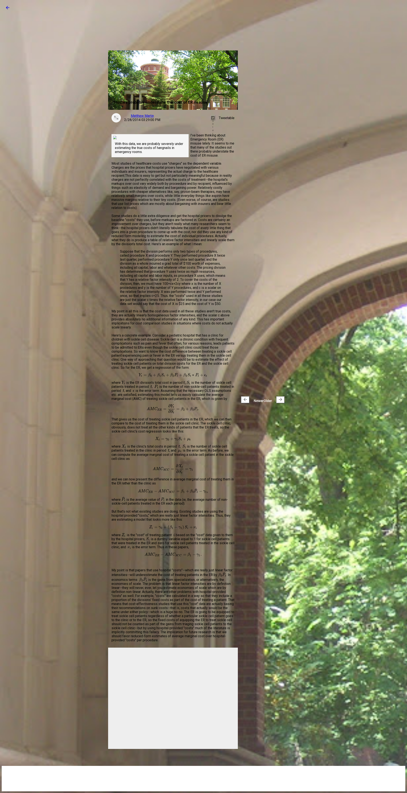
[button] (7, 9)
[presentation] (245, 399)
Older (273, 400)
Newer (253, 400)
